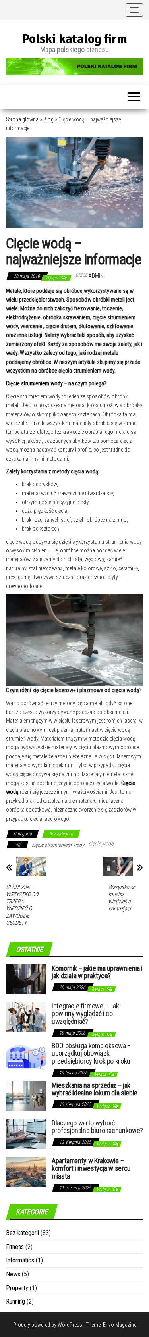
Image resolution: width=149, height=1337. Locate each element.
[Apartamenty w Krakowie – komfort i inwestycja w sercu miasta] (26, 1171)
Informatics (20, 1260)
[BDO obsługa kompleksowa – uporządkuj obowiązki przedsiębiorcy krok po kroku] (26, 1056)
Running (15, 1301)
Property (17, 1288)
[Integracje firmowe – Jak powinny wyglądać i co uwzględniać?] (26, 1016)
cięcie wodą (101, 843)
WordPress (70, 1325)
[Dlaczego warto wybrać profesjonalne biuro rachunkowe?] (26, 1133)
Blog (48, 119)
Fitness (15, 1246)
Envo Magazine (119, 1325)
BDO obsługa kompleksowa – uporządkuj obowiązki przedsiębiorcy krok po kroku (91, 1053)
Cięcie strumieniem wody (35, 383)
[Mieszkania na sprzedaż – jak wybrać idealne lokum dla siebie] (26, 1095)
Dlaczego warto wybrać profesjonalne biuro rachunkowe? (97, 1127)
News (13, 1274)
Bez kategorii (61, 834)
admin (95, 276)
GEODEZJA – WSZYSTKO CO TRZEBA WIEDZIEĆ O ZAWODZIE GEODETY (22, 905)
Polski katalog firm (74, 39)
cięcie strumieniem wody (57, 845)
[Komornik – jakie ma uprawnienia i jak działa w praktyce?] (26, 978)
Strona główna (22, 119)
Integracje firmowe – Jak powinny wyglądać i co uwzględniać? (85, 1014)
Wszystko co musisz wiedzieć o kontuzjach (121, 898)
